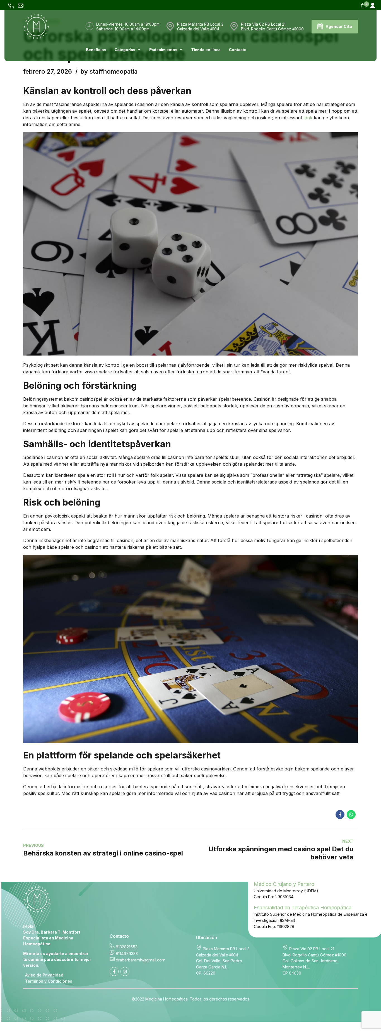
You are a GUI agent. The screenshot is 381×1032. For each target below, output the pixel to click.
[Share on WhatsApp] (351, 814)
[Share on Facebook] (340, 814)
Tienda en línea (206, 49)
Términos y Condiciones (48, 981)
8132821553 (127, 946)
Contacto (238, 49)
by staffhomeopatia (109, 71)
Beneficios (96, 49)
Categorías (125, 49)
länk (307, 117)
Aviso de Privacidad (44, 975)
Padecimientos (163, 49)
